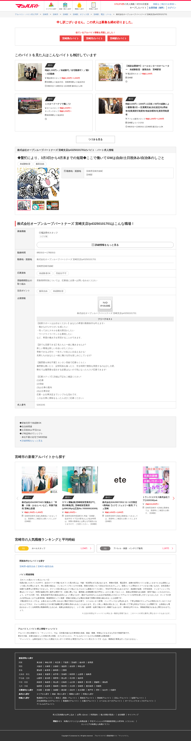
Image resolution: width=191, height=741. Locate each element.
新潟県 (47, 678)
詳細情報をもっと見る (107, 245)
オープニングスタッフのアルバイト (139, 701)
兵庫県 (47, 666)
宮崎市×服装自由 (45, 566)
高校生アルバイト (87, 698)
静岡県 (55, 670)
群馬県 (90, 662)
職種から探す (74, 694)
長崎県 (55, 686)
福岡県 (39, 686)
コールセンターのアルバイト (110, 701)
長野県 (55, 678)
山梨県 (39, 678)
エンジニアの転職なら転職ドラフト (95, 724)
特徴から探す (88, 694)
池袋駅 (55, 690)
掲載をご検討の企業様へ (164, 4)
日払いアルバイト (121, 698)
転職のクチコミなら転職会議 (75, 721)
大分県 (72, 686)
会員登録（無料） (157, 7)
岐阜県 (47, 670)
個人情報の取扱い (108, 715)
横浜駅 (64, 690)
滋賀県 (64, 666)
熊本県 (64, 686)
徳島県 (80, 682)
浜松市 (72, 690)
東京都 (39, 662)
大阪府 (39, 666)
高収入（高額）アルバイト (66, 698)
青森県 (47, 674)
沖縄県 (98, 686)
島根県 (47, 682)
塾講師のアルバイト (45, 698)
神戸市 (90, 690)
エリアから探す (43, 694)
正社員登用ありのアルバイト (48, 701)
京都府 (55, 666)
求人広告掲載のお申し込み (63, 715)
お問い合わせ (82, 715)
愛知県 (39, 670)
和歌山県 (81, 666)
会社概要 (121, 715)
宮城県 (64, 674)
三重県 (64, 670)
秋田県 (72, 674)
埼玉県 (57, 662)
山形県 (80, 674)
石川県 (72, 678)
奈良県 (72, 666)
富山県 (64, 678)
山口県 (72, 682)
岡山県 (55, 682)
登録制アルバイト (104, 698)
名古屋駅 (81, 690)
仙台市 (105, 690)
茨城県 (74, 662)
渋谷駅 (39, 690)
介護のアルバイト (89, 701)
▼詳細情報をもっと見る (31, 440)
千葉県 (65, 662)
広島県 (64, 682)
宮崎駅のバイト (118, 38)
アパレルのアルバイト (46, 704)
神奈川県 (48, 662)
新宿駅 (47, 690)
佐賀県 (47, 686)
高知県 (105, 682)
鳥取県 (39, 682)
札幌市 (113, 690)
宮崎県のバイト (70, 38)
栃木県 (82, 662)
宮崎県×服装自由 (27, 566)
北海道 (39, 674)
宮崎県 (80, 686)
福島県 (88, 674)
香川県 (88, 682)
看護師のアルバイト (71, 701)
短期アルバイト (137, 698)
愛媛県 (97, 682)
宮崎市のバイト (94, 38)
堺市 (98, 690)
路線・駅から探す (59, 694)
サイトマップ (133, 715)
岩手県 (55, 674)
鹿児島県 (89, 686)
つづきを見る (95, 139)
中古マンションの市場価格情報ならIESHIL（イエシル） (112, 721)
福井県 (80, 678)
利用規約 (94, 715)
